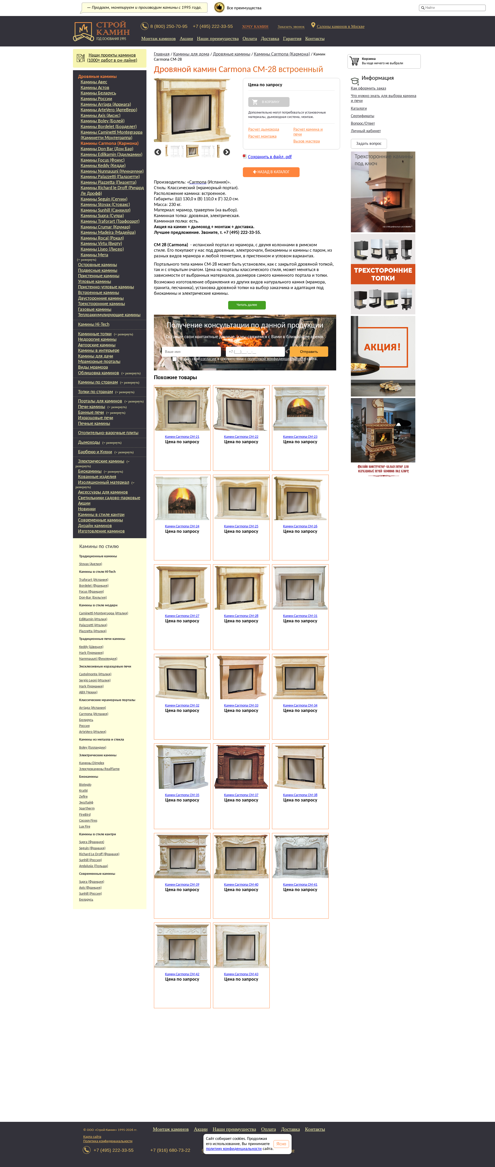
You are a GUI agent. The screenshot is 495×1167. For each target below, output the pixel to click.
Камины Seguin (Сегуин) (104, 199)
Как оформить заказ (368, 88)
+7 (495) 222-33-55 (213, 26)
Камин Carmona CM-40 (241, 885)
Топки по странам (95, 392)
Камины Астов (95, 87)
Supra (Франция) (91, 842)
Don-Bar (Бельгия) (93, 598)
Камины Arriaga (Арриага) (106, 104)
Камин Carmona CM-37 (241, 795)
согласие (208, 359)
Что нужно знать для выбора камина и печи (383, 98)
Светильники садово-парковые (109, 498)
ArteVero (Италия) (92, 732)
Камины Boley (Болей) (103, 121)
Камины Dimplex (91, 763)
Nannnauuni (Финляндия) (98, 659)
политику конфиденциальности (234, 1149)
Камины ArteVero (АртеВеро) (109, 110)
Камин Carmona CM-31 (300, 616)
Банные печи (91, 412)
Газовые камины (94, 309)
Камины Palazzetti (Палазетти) (110, 176)
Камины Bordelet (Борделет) (109, 126)
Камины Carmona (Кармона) (110, 143)
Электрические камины (101, 461)
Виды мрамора (93, 367)
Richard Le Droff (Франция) (99, 854)
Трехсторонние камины (101, 303)
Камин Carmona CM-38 (300, 795)
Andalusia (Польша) (93, 866)
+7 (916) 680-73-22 (170, 1150)
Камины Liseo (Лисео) (102, 249)
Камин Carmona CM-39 (182, 885)
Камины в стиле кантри (101, 514)
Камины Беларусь (98, 93)
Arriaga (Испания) (92, 708)
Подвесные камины (97, 270)
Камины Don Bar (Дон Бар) (107, 149)
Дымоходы (89, 442)
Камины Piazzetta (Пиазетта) (108, 182)
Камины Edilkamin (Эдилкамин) (111, 154)
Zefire (83, 797)
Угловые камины (94, 281)
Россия (84, 726)
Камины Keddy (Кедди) (103, 165)
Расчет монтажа (262, 136)
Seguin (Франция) (92, 848)
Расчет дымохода (263, 130)
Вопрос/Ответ (363, 124)
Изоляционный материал (103, 482)
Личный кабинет (366, 131)
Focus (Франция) (91, 592)
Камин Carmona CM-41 (300, 885)
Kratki (83, 791)
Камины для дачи (95, 356)
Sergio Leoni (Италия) (95, 680)
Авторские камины (97, 345)
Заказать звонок (291, 26)
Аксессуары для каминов (103, 492)
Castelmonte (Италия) (95, 674)
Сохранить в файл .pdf (270, 157)
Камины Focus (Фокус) (103, 160)
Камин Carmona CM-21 (182, 437)
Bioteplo (85, 785)
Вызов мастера (306, 141)
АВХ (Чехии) (88, 692)
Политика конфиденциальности (108, 1141)
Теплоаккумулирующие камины (109, 315)
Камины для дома (191, 54)
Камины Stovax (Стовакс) (105, 204)
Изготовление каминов (101, 531)
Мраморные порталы (99, 361)
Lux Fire (84, 827)
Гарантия (292, 38)
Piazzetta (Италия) (92, 631)
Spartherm (87, 809)
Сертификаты (362, 116)
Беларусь (86, 720)
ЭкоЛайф (86, 803)
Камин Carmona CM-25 (241, 526)
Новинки (87, 509)
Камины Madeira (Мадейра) (108, 232)
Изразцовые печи (95, 418)
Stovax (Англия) (90, 564)
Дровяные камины (97, 76)
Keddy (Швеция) (91, 647)
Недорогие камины (97, 339)
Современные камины (100, 520)
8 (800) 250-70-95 (168, 26)
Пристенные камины (98, 276)
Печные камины (94, 423)
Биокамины (90, 471)
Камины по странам (98, 382)
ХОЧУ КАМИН (255, 26)
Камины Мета (94, 255)
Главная (162, 54)
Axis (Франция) (90, 888)
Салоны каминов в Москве (341, 26)
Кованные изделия (97, 476)
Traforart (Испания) (93, 580)
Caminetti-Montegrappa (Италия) (103, 613)
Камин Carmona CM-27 (182, 616)
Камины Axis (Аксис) (100, 115)
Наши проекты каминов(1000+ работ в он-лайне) (112, 58)
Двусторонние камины (101, 298)
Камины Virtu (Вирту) (101, 243)
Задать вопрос (369, 144)
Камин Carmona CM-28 (241, 616)
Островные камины (97, 265)
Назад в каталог (273, 172)
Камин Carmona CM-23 (300, 437)
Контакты (315, 38)
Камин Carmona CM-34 (300, 706)
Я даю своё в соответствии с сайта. (249, 359)
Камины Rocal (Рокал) (102, 238)
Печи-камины (91, 406)
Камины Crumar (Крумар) (105, 227)
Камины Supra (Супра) (102, 215)
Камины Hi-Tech (93, 324)
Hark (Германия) (91, 653)
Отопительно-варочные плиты (108, 433)
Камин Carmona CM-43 (241, 974)
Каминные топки (95, 334)
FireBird (84, 815)
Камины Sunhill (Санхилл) (105, 210)
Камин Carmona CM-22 (241, 437)
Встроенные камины (98, 292)
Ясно (281, 1144)
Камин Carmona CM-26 (300, 526)
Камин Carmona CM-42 (182, 974)
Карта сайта (92, 1137)
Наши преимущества (218, 38)
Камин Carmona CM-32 (182, 706)
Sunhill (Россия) (90, 860)
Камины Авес (94, 82)
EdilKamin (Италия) (93, 619)
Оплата (250, 38)
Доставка (270, 38)
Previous (157, 152)
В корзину (270, 102)
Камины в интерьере (98, 350)
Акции (186, 38)
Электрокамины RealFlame (99, 769)
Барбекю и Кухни (95, 452)
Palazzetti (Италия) (93, 625)
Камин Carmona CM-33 (241, 706)
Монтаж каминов (158, 38)
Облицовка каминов (98, 373)
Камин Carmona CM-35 (182, 795)
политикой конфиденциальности (277, 359)
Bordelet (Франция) (94, 586)
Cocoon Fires (88, 821)
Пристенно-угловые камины (106, 287)
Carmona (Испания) (93, 714)
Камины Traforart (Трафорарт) (110, 221)
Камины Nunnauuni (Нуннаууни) (112, 171)
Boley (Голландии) (92, 748)
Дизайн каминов (95, 525)
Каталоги (359, 109)
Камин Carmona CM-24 (182, 526)
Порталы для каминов (100, 401)
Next (226, 152)
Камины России (96, 99)
